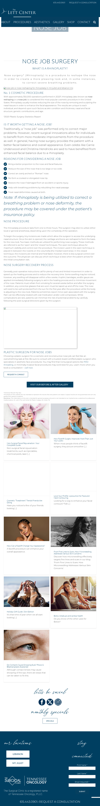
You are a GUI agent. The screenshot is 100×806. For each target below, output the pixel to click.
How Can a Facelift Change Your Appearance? (26, 546)
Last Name (82, 773)
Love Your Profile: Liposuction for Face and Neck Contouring (72, 497)
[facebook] (42, 702)
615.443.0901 (59, 2)
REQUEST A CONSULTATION (82, 2)
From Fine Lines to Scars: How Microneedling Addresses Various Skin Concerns (72, 552)
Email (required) (82, 782)
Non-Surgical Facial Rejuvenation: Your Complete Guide (23, 444)
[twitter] (50, 702)
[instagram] (58, 702)
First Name (82, 765)
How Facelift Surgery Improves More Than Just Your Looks (73, 439)
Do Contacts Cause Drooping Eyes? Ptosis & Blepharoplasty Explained (25, 666)
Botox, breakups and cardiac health (68, 616)
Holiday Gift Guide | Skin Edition (20, 611)
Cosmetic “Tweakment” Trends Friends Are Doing (24, 501)
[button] (94, 22)
